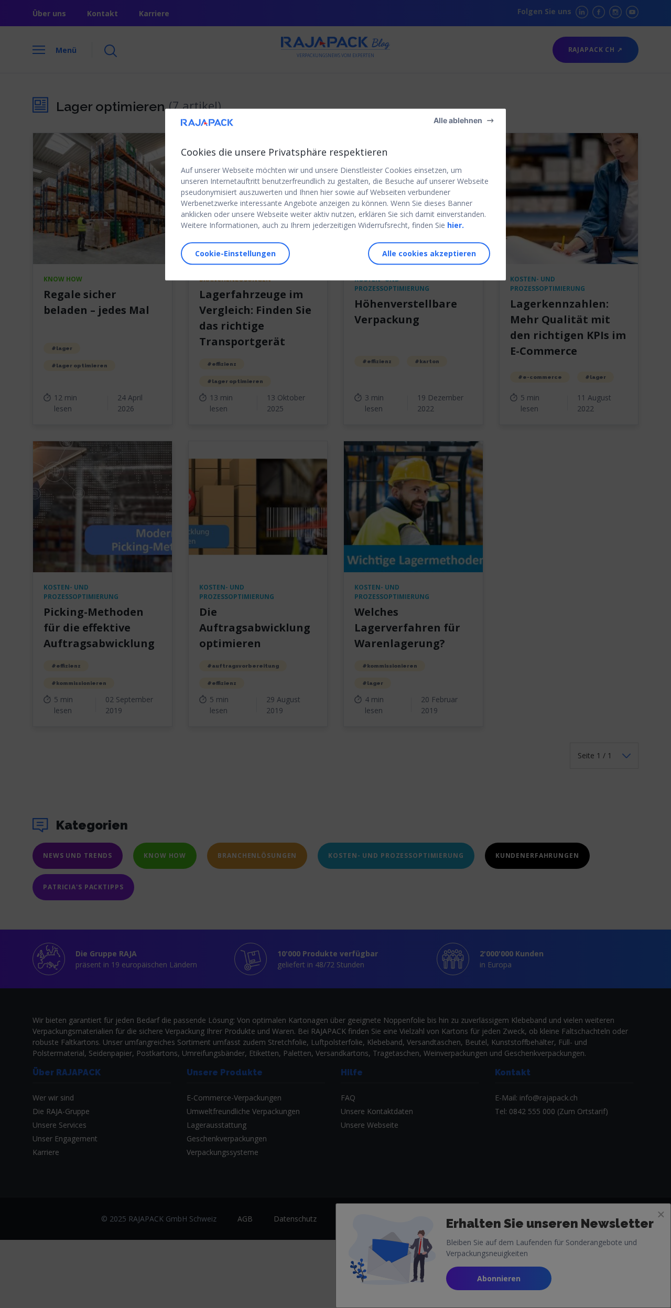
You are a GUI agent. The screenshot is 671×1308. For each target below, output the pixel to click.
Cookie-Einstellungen (235, 253)
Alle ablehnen (458, 120)
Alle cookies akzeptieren (429, 253)
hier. (455, 225)
